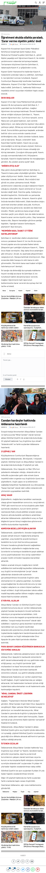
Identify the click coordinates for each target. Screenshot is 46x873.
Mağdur (15, 792)
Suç (29, 792)
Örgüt (22, 792)
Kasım (20, 290)
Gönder (7, 379)
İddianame (6, 792)
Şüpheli (36, 792)
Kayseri (28, 290)
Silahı (35, 290)
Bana (4, 290)
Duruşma (12, 290)
